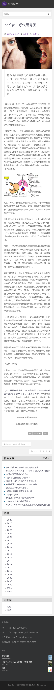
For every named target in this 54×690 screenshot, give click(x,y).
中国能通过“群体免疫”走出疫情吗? (21, 484)
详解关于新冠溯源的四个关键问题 (21, 481)
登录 (9, 610)
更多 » (46, 458)
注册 (9, 606)
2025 (9, 523)
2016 (9, 554)
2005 (9, 578)
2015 (9, 557)
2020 (9, 540)
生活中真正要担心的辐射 (17, 474)
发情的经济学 (12, 494)
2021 (9, 537)
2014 (9, 561)
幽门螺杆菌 (37, 433)
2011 (9, 567)
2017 (9, 550)
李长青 (25, 34)
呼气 (30, 433)
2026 (9, 520)
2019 (9, 543)
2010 (9, 571)
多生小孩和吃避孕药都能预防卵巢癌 (22, 467)
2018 (9, 547)
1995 (9, 591)
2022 (9, 533)
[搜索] (48, 14)
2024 (9, 526)
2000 (9, 584)
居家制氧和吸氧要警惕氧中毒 (19, 491)
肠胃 (45, 433)
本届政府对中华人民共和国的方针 (21, 498)
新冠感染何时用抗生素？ (17, 488)
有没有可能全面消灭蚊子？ (18, 477)
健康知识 (36, 34)
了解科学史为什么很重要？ (18, 501)
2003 (9, 581)
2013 (9, 564)
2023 (9, 530)
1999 (9, 588)
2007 (9, 574)
